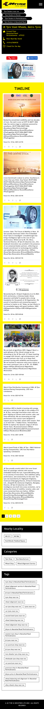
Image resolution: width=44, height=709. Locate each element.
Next (14, 516)
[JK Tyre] (14, 4)
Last (18, 516)
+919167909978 (12, 42)
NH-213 (7, 536)
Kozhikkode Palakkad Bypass (15, 541)
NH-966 (16, 536)
